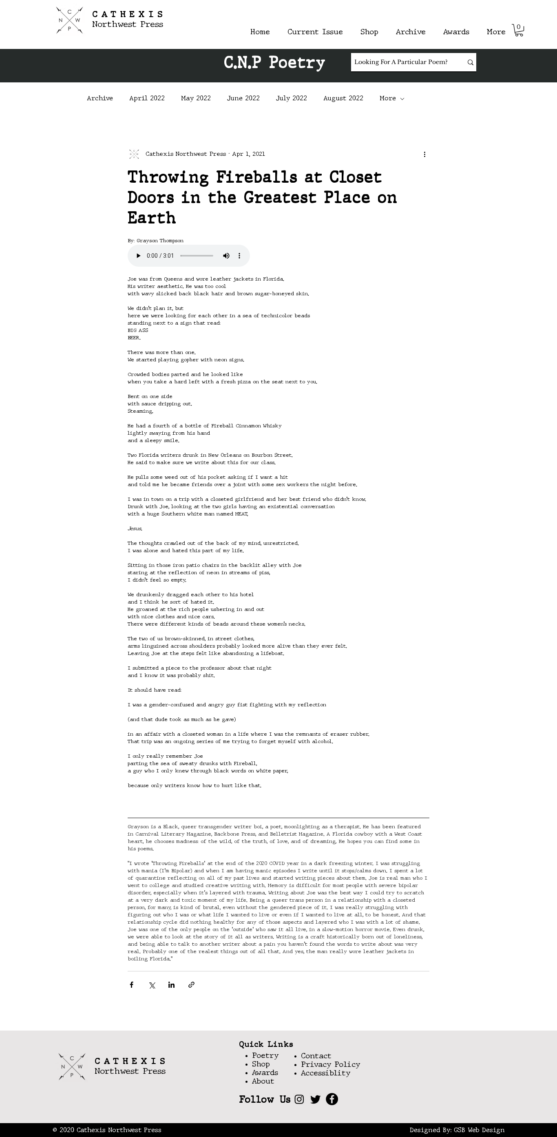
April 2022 (147, 99)
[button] (519, 30)
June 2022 (243, 99)
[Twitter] (315, 1099)
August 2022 (343, 99)
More (388, 99)
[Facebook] (332, 1099)
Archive (100, 99)
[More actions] (424, 154)
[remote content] (278, 256)
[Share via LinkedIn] (171, 985)
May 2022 (196, 99)
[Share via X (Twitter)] (151, 985)
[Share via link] (191, 985)
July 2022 (291, 99)
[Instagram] (299, 1099)
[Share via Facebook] (131, 985)
